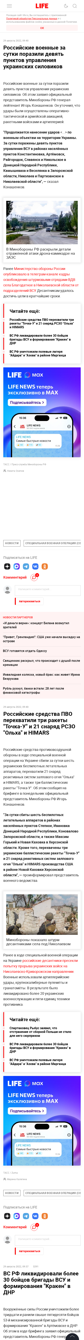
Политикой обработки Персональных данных (31, 18)
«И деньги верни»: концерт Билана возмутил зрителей (36, 625)
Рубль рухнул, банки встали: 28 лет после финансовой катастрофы (33, 690)
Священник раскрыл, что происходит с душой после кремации (41, 662)
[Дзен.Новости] (7, 566)
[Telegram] (26, 566)
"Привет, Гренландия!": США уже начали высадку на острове (41, 639)
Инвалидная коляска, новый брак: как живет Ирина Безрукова (41, 676)
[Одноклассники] (45, 566)
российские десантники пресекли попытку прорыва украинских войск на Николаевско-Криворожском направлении (40, 966)
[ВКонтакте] (35, 566)
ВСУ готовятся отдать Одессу (25, 651)
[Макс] (17, 566)
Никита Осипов (15, 470)
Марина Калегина (17, 1179)
